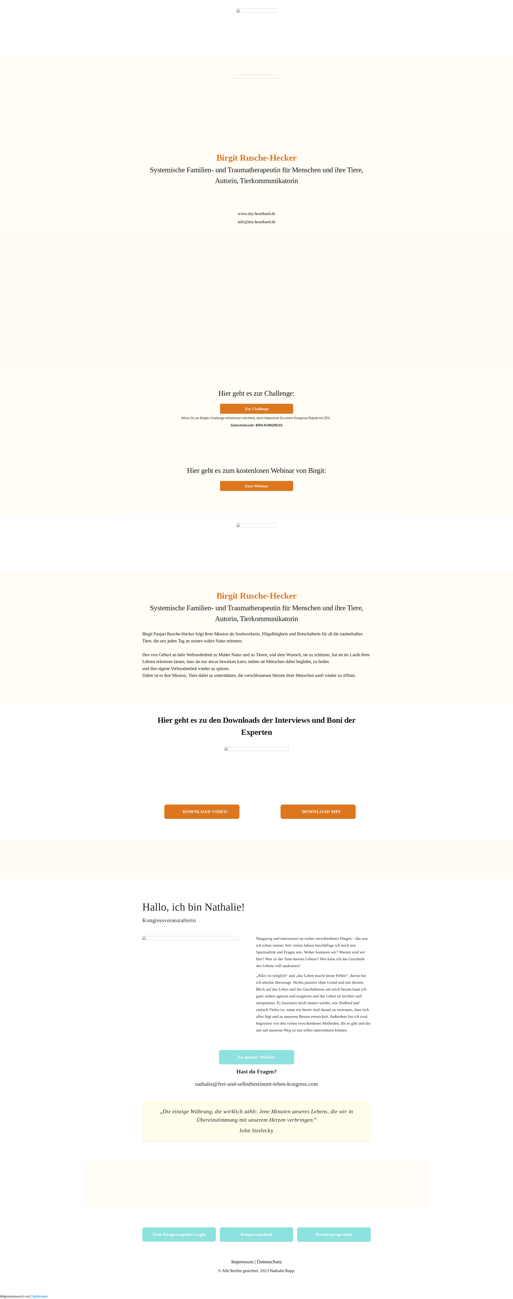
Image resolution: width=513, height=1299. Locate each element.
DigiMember (39, 1296)
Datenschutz (269, 1261)
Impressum (242, 1261)
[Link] (250, 200)
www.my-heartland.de (256, 213)
